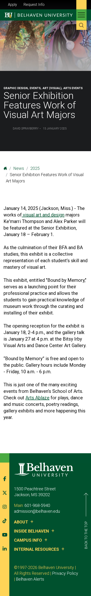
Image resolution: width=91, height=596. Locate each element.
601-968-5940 (37, 505)
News (18, 168)
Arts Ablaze (37, 398)
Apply (12, 4)
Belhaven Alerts (30, 579)
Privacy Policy (65, 573)
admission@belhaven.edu (37, 511)
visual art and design (43, 215)
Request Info (34, 4)
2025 (35, 168)
